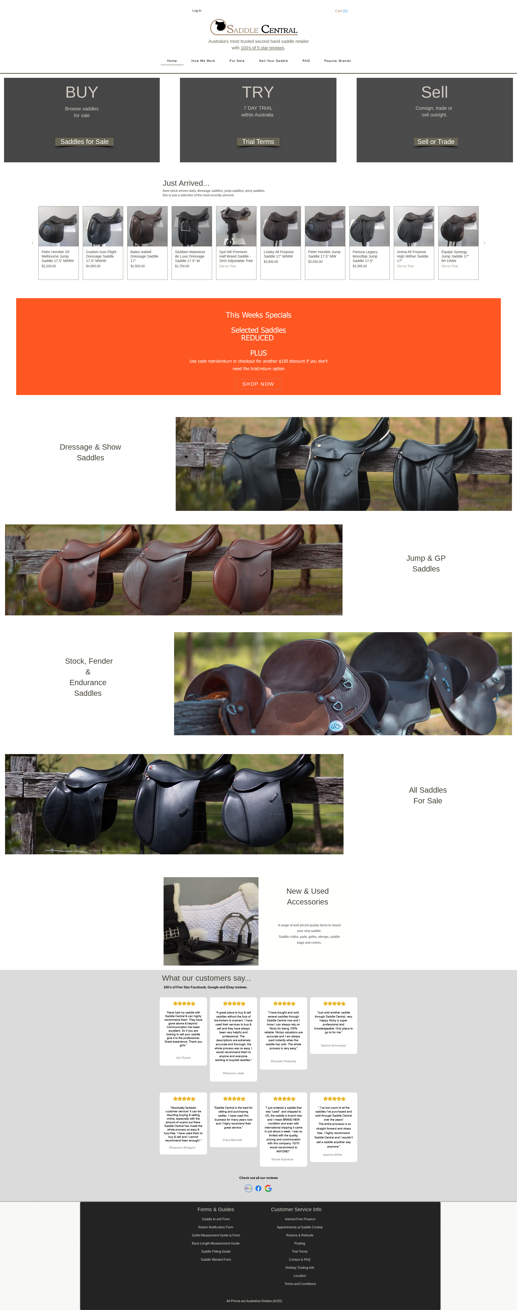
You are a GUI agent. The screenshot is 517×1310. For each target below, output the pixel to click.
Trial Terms (300, 1251)
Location (300, 1275)
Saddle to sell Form (216, 1219)
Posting (299, 1243)
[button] (342, 11)
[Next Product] (484, 243)
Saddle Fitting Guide (216, 1251)
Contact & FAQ (299, 1259)
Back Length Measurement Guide (216, 1243)
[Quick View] (59, 226)
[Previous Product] (32, 243)
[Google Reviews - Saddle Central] (268, 1188)
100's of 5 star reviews (262, 47)
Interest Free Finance (300, 1219)
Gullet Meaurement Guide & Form (216, 1235)
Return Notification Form (215, 1227)
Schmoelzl (338, 1045)
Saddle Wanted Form (216, 1259)
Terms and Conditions (300, 1284)
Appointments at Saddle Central (300, 1227)
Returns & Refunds (299, 1235)
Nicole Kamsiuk (282, 1159)
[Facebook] (258, 1188)
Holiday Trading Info (299, 1267)
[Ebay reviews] (248, 1188)
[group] (258, 243)
